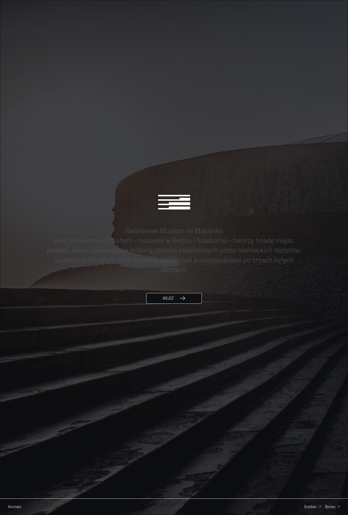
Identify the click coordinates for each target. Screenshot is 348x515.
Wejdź (168, 298)
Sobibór (310, 507)
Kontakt (14, 507)
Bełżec (330, 507)
